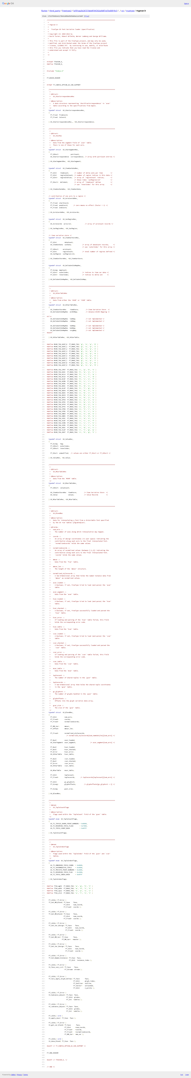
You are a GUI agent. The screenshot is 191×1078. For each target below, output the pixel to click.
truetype (130, 10)
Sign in (186, 3)
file (86, 16)
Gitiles (13, 1075)
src (122, 10)
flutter (44, 10)
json (187, 1075)
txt (181, 1075)
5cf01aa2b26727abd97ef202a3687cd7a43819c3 (95, 10)
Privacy (19, 1075)
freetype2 (66, 10)
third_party (54, 10)
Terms (25, 1075)
